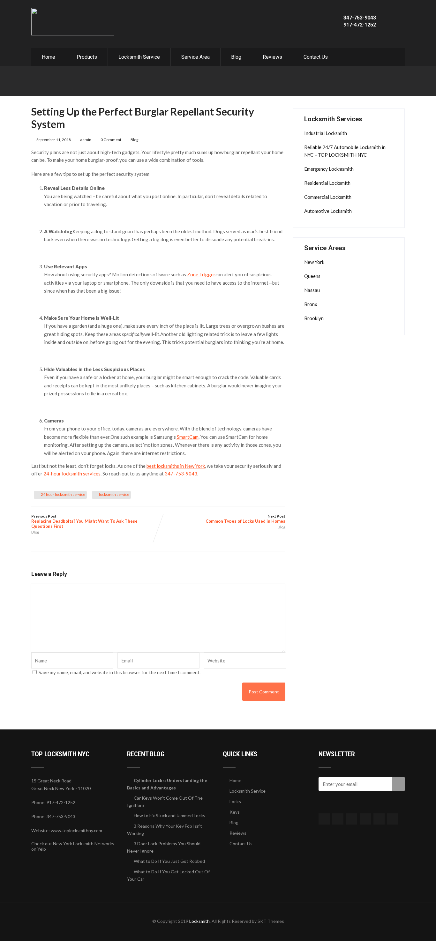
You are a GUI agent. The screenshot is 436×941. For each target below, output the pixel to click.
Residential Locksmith (327, 183)
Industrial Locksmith (325, 133)
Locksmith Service (139, 57)
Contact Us (316, 57)
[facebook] (324, 819)
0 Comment (111, 139)
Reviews (272, 57)
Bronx (310, 304)
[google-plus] (351, 819)
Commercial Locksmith (327, 197)
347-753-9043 (359, 18)
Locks (235, 801)
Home (48, 57)
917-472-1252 (359, 25)
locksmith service (114, 494)
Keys (234, 812)
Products (87, 57)
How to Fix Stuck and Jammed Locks (169, 815)
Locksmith (199, 921)
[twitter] (337, 819)
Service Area (195, 57)
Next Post (245, 519)
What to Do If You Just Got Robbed (169, 861)
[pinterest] (379, 819)
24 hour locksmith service (63, 494)
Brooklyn (314, 318)
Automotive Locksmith (328, 211)
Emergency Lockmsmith (329, 169)
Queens (312, 276)
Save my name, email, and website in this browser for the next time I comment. (119, 672)
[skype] (392, 819)
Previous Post (84, 521)
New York (314, 262)
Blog (236, 57)
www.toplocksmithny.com (76, 830)
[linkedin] (365, 819)
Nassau (312, 290)
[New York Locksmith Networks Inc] (72, 11)
